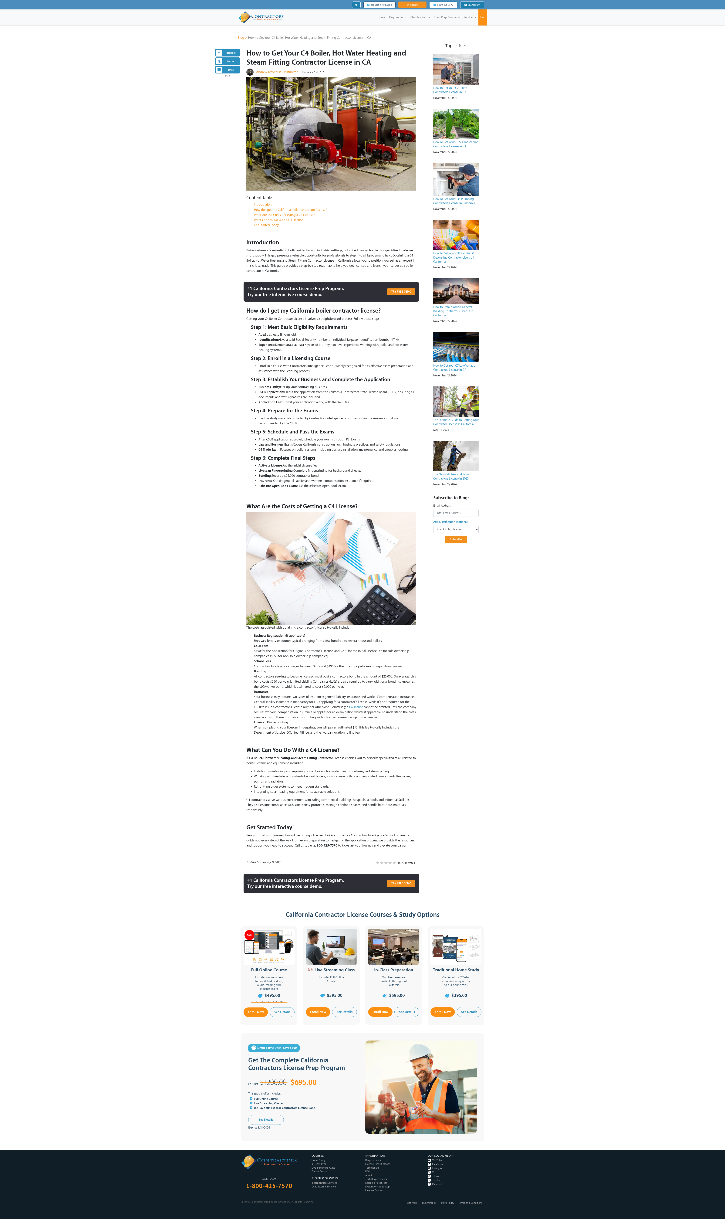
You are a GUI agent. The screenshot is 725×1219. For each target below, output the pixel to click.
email (231, 69)
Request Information (381, 4)
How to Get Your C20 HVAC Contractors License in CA (450, 90)
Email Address (442, 505)
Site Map (412, 1202)
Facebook (437, 1164)
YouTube (437, 1160)
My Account (474, 4)
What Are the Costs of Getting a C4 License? (284, 215)
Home (382, 18)
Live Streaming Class (323, 1167)
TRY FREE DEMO (401, 291)
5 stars (394, 863)
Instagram (437, 1168)
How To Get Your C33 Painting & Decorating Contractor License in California (454, 257)
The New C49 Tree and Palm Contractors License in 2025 (451, 476)
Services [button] (469, 17)
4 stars (390, 863)
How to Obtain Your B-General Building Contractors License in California (453, 311)
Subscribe (456, 539)
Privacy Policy (428, 1202)
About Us (370, 1175)
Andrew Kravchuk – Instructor (277, 72)
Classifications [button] (419, 17)
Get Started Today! (266, 225)
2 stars (382, 863)
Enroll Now (412, 4)
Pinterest (437, 1184)
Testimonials (372, 1167)
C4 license (356, 707)
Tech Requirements (376, 1179)
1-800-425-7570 (445, 4)
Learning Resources (376, 1182)
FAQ (367, 1171)
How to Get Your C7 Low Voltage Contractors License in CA (454, 368)
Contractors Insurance (324, 1186)
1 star (378, 863)
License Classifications (377, 1164)
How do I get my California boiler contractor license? (290, 210)
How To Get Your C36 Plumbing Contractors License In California (454, 201)
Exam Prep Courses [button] (445, 17)
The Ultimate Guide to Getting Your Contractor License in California (456, 422)
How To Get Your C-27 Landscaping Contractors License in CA (455, 144)
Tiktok (435, 1176)
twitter (231, 61)
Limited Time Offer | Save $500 (277, 1048)
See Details (282, 1012)
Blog (483, 17)
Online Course (320, 1171)
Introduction (263, 204)
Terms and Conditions (470, 1202)
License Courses (374, 1190)
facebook (231, 52)
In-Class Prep (319, 1164)
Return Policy (447, 1202)
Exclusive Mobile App (377, 1186)
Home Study (318, 1160)
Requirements (397, 17)
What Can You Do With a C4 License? (279, 220)
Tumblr (436, 1180)
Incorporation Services (324, 1182)
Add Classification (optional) (450, 522)
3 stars (386, 863)
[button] (356, 5)
